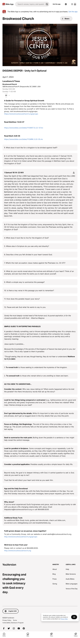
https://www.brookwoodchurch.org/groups (21, 114)
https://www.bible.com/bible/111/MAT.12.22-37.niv (23, 128)
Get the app (56, 4)
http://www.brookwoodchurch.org (17, 551)
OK (74, 617)
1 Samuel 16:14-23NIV (14, 173)
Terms (15, 620)
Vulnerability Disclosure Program (13, 622)
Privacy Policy (6, 620)
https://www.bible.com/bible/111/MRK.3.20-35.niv (23, 139)
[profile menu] (74, 4)
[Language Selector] (66, 4)
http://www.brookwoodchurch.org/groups (20, 537)
